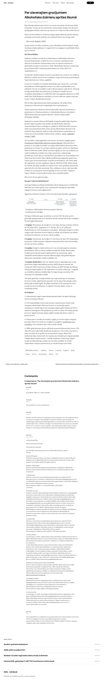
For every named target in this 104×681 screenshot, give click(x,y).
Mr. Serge (9, 3)
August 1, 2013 (40, 41)
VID (57, 354)
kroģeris (66, 350)
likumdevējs (43, 354)
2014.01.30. (29, 435)
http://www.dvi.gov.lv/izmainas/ (35, 575)
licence (34, 354)
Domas (40, 21)
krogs (72, 350)
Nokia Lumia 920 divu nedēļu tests (17, 364)
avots (64, 134)
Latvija (27, 354)
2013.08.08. (29, 387)
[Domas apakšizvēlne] (50, 2)
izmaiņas (58, 350)
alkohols (43, 350)
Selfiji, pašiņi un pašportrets (14, 650)
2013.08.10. (28, 412)
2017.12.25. (28, 611)
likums (51, 354)
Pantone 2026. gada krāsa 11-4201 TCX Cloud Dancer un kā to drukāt (29, 661)
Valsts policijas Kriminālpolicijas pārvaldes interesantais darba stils (77, 364)
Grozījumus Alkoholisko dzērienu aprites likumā (43, 143)
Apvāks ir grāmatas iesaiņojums (16, 644)
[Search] (90, 3)
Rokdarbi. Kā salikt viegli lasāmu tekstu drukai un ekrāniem (26, 655)
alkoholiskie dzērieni (32, 350)
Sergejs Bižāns (33, 21)
